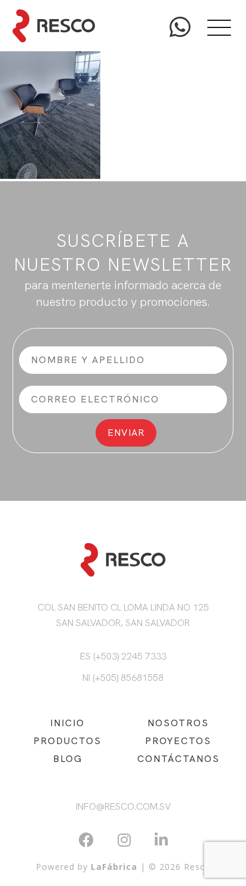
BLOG (67, 758)
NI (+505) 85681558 (123, 677)
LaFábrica (114, 866)
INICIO (67, 723)
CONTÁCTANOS (178, 758)
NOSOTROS (178, 723)
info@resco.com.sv (123, 806)
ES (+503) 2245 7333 (123, 656)
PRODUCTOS (67, 741)
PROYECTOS (178, 741)
